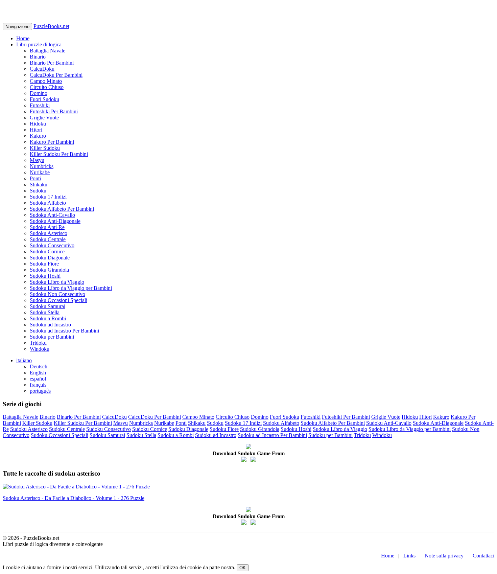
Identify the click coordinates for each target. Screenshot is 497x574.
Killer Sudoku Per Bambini (59, 154)
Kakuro (38, 136)
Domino (38, 93)
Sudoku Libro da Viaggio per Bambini (71, 288)
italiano (24, 360)
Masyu (37, 160)
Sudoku (38, 190)
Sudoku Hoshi (45, 276)
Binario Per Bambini (52, 63)
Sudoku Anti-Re (47, 227)
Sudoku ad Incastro (50, 324)
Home (22, 38)
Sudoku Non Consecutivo (57, 294)
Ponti (35, 178)
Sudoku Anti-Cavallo (52, 215)
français (38, 385)
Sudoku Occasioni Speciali (58, 300)
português (40, 391)
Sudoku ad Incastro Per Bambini (64, 331)
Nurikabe (40, 172)
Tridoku (38, 343)
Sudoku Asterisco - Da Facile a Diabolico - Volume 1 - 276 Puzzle (73, 498)
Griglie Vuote (44, 117)
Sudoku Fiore (44, 264)
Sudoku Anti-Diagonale (55, 221)
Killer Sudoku (45, 148)
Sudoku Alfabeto (48, 203)
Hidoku (38, 124)
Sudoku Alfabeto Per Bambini (62, 209)
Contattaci (483, 555)
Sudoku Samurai (47, 306)
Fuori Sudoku (44, 99)
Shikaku (38, 184)
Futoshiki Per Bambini (54, 111)
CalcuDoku (42, 69)
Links (409, 555)
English (38, 372)
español (38, 379)
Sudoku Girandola (49, 270)
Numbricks (41, 166)
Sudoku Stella (45, 312)
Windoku (39, 349)
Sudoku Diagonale (50, 257)
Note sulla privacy (444, 555)
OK (242, 567)
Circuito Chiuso (47, 87)
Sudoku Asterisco (48, 233)
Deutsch (38, 366)
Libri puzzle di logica (39, 44)
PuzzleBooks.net (51, 26)
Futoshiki (40, 105)
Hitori (36, 130)
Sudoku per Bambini (52, 337)
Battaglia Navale (47, 50)
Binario (38, 57)
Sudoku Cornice (47, 251)
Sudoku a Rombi (48, 318)
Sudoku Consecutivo (52, 245)
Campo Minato (46, 81)
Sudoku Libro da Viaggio (57, 282)
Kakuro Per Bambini (52, 142)
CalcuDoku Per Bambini (56, 75)
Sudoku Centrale (48, 239)
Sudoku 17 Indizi (48, 197)
